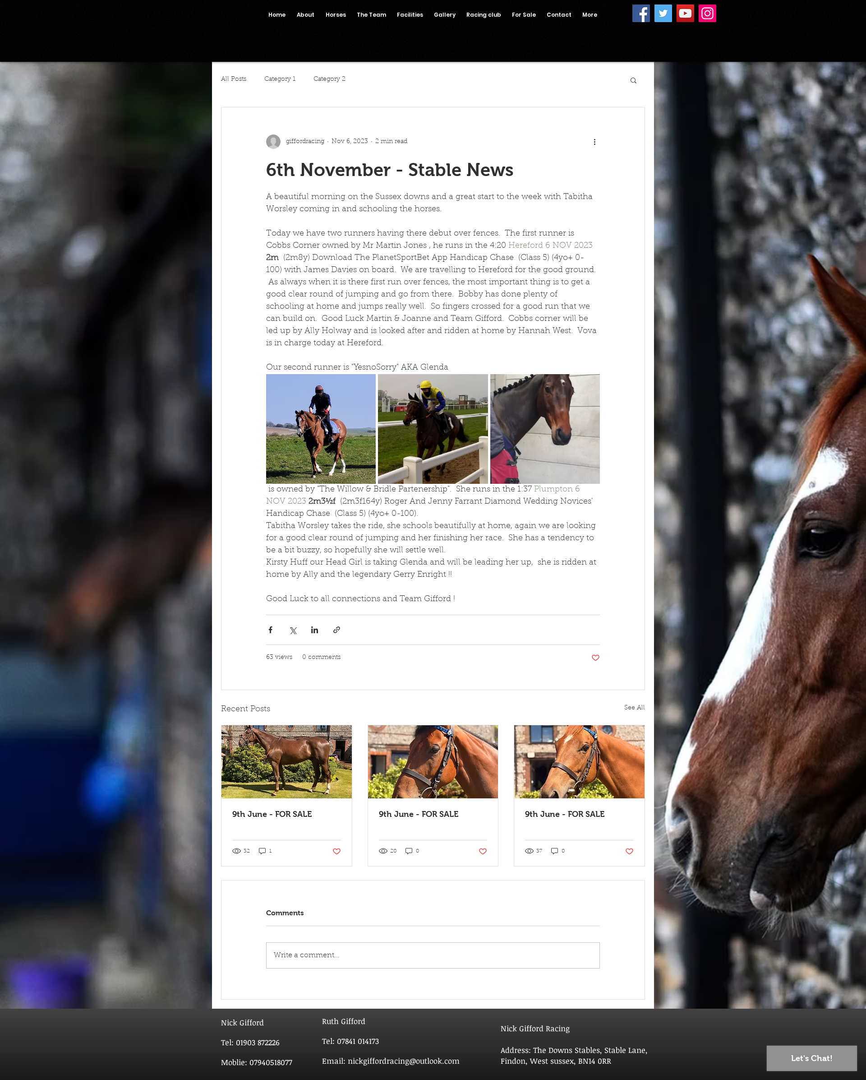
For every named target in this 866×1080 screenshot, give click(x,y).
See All (634, 708)
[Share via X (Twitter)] (292, 630)
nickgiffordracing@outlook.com (404, 1061)
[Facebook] (641, 13)
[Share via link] (336, 630)
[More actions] (594, 141)
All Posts (233, 79)
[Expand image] (321, 429)
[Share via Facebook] (270, 630)
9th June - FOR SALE (272, 814)
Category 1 (279, 79)
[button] (633, 79)
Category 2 (329, 79)
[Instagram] (707, 13)
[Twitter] (663, 13)
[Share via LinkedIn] (314, 630)
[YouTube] (685, 13)
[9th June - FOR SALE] (286, 761)
